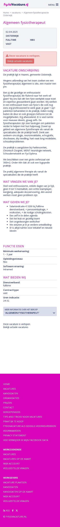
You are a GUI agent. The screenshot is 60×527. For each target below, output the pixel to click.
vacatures (16, 12)
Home (6, 12)
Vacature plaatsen (15, 482)
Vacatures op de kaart (17, 458)
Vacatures (9, 454)
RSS (7, 510)
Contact (8, 407)
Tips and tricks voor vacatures (22, 416)
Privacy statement (14, 435)
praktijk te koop (13, 421)
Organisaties (11, 398)
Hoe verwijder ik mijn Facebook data (25, 440)
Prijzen (7, 402)
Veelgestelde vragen (16, 468)
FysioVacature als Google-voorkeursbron (29, 426)
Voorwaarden (12, 430)
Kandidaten (10, 393)
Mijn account (11, 463)
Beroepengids (11, 412)
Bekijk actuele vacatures (19, 61)
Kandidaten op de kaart (18, 491)
